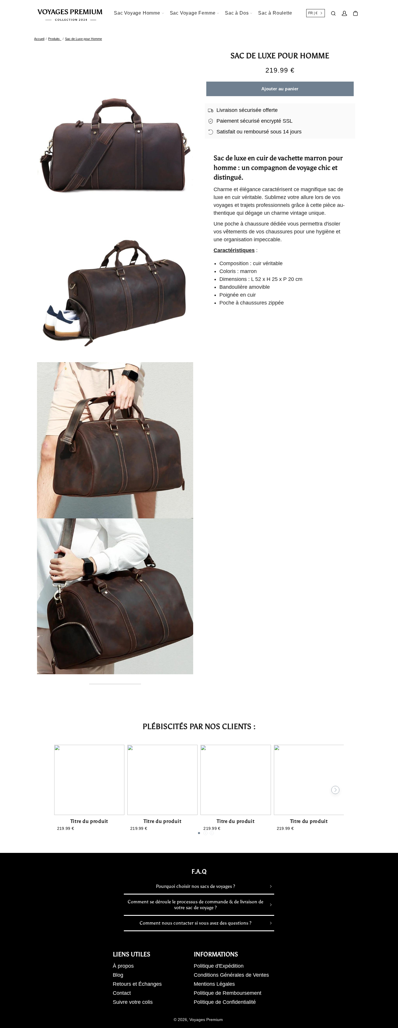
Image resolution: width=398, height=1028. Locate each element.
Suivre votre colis (133, 1002)
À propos (123, 966)
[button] (199, 833)
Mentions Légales (214, 984)
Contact (122, 993)
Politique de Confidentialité (225, 1002)
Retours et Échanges (137, 984)
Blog (118, 975)
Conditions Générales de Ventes (231, 975)
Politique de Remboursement (227, 993)
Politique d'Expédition (219, 966)
